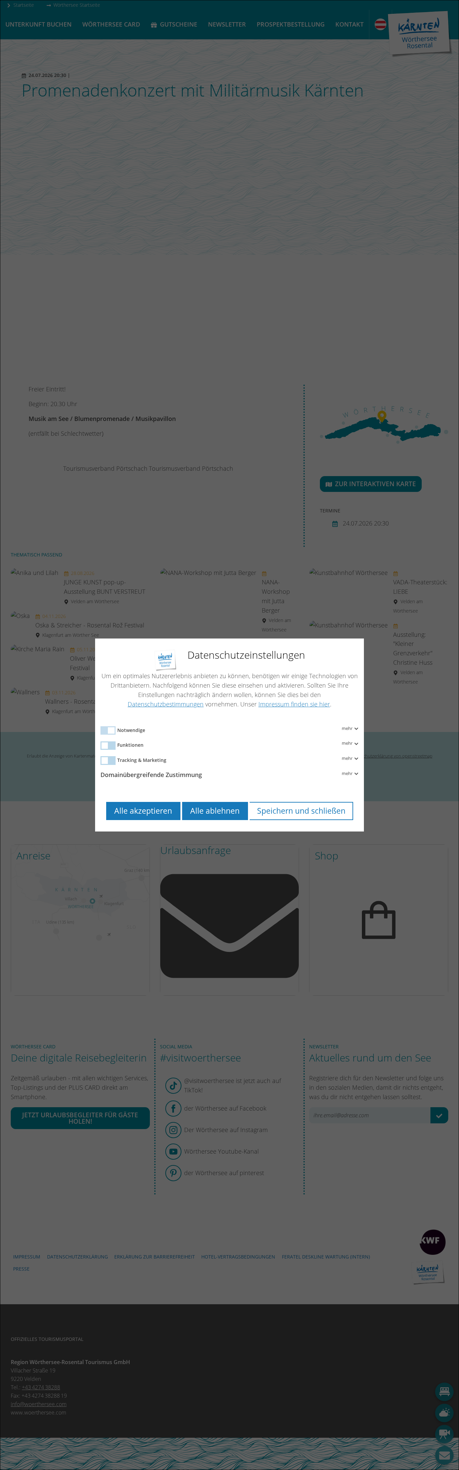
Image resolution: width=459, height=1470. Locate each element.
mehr (347, 728)
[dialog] (229, 735)
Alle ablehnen (215, 811)
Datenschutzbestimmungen (166, 704)
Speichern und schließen (301, 811)
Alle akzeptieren (143, 811)
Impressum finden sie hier (294, 704)
